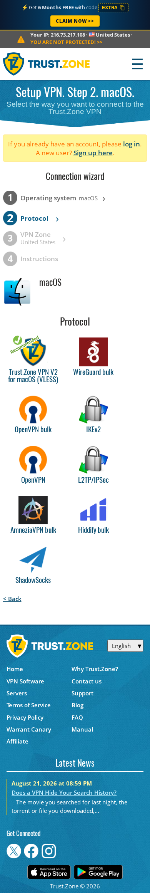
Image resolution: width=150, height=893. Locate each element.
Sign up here (93, 152)
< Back (12, 599)
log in (131, 143)
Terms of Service (29, 705)
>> (66, 42)
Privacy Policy (25, 717)
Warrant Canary (29, 729)
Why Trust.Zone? (95, 669)
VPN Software (25, 681)
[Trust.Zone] (46, 64)
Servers (17, 693)
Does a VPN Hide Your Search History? (64, 792)
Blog (77, 705)
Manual (82, 729)
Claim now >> (75, 21)
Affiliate (17, 741)
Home (15, 669)
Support (82, 693)
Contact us (87, 681)
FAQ (77, 717)
